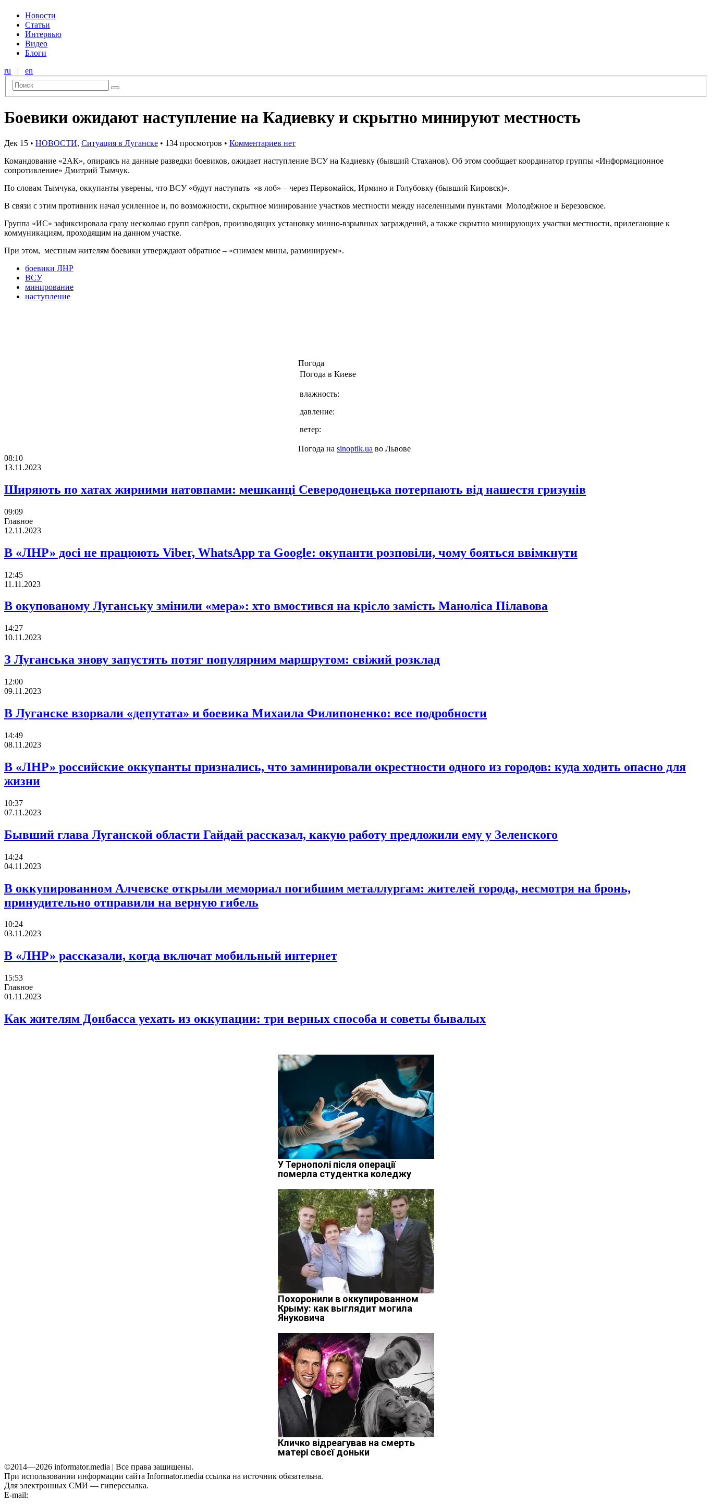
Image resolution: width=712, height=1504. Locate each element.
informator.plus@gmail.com (76, 1494)
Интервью (43, 34)
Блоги (35, 52)
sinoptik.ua (355, 448)
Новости (40, 15)
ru (7, 70)
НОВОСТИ (56, 143)
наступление (47, 296)
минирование (49, 287)
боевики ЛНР (49, 268)
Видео (36, 43)
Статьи (37, 24)
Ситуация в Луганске (119, 143)
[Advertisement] (168, 333)
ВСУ (33, 277)
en (29, 70)
